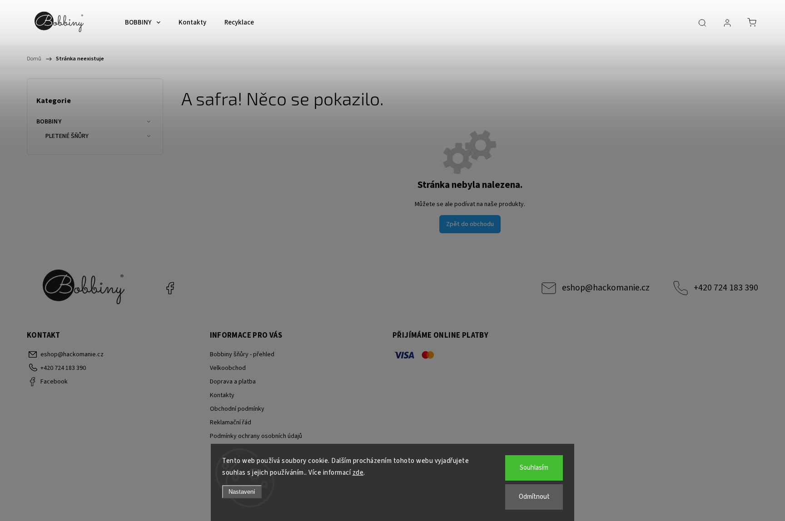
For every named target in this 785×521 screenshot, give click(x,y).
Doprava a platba (233, 381)
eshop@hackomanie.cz (606, 287)
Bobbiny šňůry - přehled (242, 354)
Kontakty (222, 395)
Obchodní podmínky (237, 408)
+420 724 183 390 (726, 287)
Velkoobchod (228, 368)
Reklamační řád (230, 422)
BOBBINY (48, 121)
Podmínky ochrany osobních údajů (256, 436)
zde (358, 472)
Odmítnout (534, 496)
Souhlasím (534, 467)
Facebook (170, 288)
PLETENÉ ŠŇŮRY (67, 136)
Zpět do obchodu (470, 224)
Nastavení (242, 491)
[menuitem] (142, 22)
